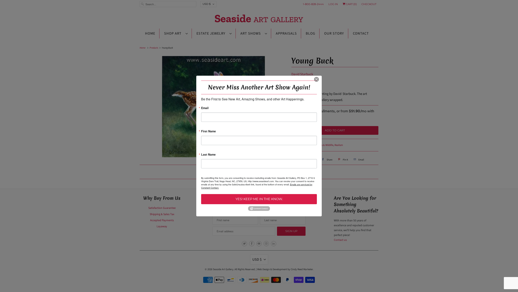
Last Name (208, 154)
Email (205, 108)
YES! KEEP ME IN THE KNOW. (259, 199)
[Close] (316, 79)
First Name (208, 131)
